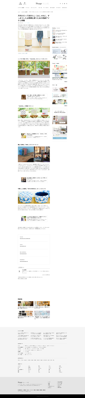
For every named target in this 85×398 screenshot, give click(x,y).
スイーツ (50, 368)
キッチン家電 (27, 351)
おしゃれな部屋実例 (27, 347)
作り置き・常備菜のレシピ (33, 345)
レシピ (19, 345)
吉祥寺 (48, 360)
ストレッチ (19, 350)
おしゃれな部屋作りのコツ (34, 347)
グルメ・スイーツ (29, 354)
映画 (49, 369)
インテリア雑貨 (42, 348)
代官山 (19, 360)
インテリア (19, 348)
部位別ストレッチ (39, 350)
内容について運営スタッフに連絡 (22, 278)
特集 (49, 383)
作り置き (29, 367)
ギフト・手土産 (20, 354)
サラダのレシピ (40, 345)
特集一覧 (66, 81)
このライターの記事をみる (46, 274)
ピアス (39, 367)
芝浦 (53, 360)
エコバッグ (60, 367)
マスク (60, 369)
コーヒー (50, 367)
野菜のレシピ (27, 345)
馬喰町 (35, 360)
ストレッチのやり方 (27, 350)
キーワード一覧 (60, 383)
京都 (59, 368)
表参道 (32, 360)
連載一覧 (66, 105)
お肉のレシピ (44, 345)
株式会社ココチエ (23, 391)
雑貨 (25, 354)
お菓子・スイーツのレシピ (50, 345)
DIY (18, 368)
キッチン (19, 367)
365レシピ (49, 387)
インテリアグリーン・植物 (35, 348)
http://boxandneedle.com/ (24, 261)
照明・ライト (29, 348)
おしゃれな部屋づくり (20, 369)
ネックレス (39, 368)
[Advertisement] (26, 288)
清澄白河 (38, 360)
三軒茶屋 (29, 360)
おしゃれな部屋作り (20, 347)
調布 (51, 360)
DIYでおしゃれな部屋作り (42, 347)
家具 (25, 348)
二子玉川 (22, 360)
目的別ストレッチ (33, 350)
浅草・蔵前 (45, 360)
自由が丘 (25, 360)
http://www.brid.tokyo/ (23, 253)
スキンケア (29, 369)
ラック (23, 53)
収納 (26, 53)
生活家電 (19, 351)
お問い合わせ (59, 387)
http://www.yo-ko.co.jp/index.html (25, 238)
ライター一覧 (59, 384)
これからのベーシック (51, 386)
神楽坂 (41, 360)
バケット (19, 53)
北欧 (39, 369)
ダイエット (29, 368)
